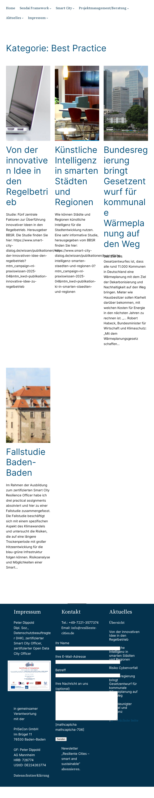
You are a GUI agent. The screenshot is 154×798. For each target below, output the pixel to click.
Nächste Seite (127, 720)
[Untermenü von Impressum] (47, 18)
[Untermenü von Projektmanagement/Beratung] (128, 8)
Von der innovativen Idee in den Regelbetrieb (27, 176)
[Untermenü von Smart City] (73, 8)
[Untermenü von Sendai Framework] (50, 8)
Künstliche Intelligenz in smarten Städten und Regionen (76, 176)
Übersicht (117, 622)
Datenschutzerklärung (31, 775)
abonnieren (70, 769)
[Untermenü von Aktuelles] (22, 18)
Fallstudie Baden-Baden (25, 462)
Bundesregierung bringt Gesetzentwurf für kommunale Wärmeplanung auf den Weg (126, 197)
